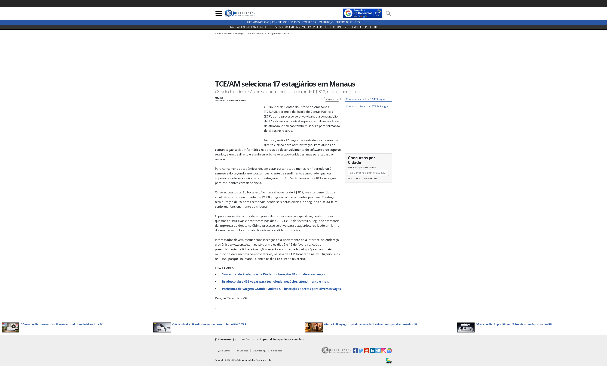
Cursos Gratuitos (348, 22)
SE (370, 27)
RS (344, 27)
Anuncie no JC (259, 350)
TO (375, 27)
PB (314, 27)
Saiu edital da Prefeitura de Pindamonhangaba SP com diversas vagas (273, 274)
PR (320, 27)
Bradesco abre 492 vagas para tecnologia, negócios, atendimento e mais (275, 281)
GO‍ (281, 27)
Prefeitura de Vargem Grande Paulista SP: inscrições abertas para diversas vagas (281, 289)
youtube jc (326, 22)
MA (286, 27)
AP (249, 27)
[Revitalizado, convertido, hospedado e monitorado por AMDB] (389, 360)
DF (270, 27)
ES (275, 27)
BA (260, 27)
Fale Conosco (242, 350)
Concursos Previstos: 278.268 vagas (367, 106)
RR (355, 27)
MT (292, 27)
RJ (334, 27)
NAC (232, 27)
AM (254, 27)
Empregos (309, 22)
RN (339, 27)
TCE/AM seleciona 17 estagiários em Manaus (268, 33)
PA (309, 27)
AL (243, 27)
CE (265, 27)
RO (349, 27)
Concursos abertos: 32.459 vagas (365, 99)
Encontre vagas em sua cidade (362, 167)
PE (325, 27)
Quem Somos (224, 350)
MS (298, 27)
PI (330, 27)
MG (304, 27)
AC (238, 27)
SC (360, 27)
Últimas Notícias (258, 22)
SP (365, 27)
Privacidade (276, 350)
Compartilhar (332, 99)
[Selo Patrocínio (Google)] (362, 13)
